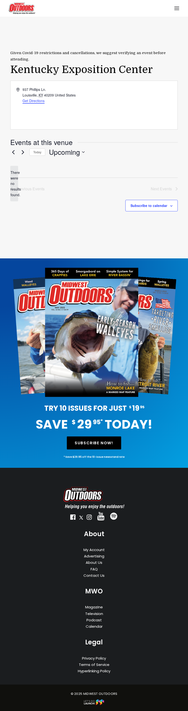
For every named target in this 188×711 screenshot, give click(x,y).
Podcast (94, 620)
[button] (73, 518)
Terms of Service (94, 664)
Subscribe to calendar (148, 205)
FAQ (94, 569)
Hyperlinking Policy (94, 671)
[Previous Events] (13, 152)
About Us (94, 562)
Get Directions (34, 100)
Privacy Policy (94, 658)
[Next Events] (23, 152)
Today (37, 152)
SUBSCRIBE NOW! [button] (94, 443)
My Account (94, 549)
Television (94, 613)
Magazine (94, 607)
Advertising (94, 556)
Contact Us (94, 575)
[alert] (14, 183)
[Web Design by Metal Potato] (94, 704)
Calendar (94, 626)
